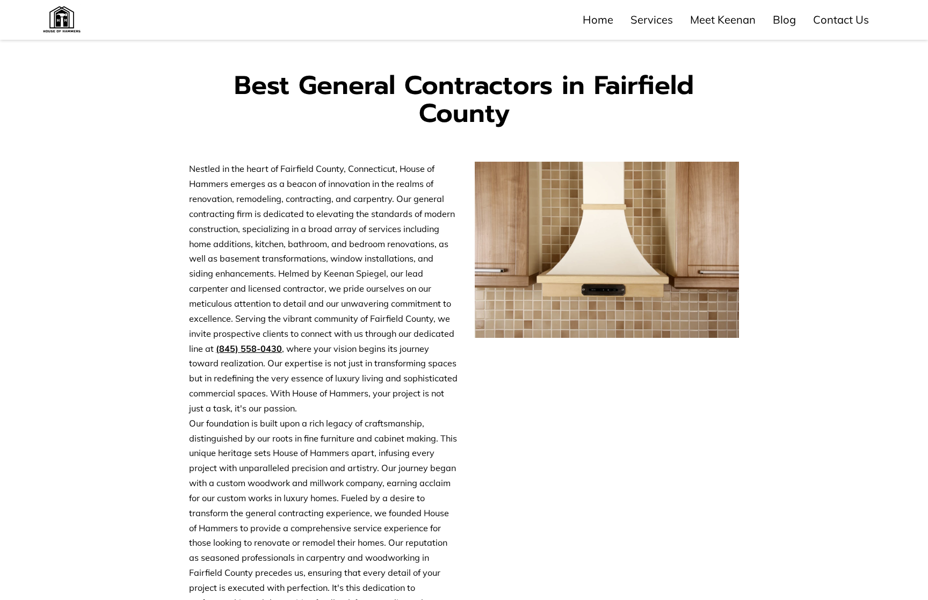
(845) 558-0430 (249, 348)
